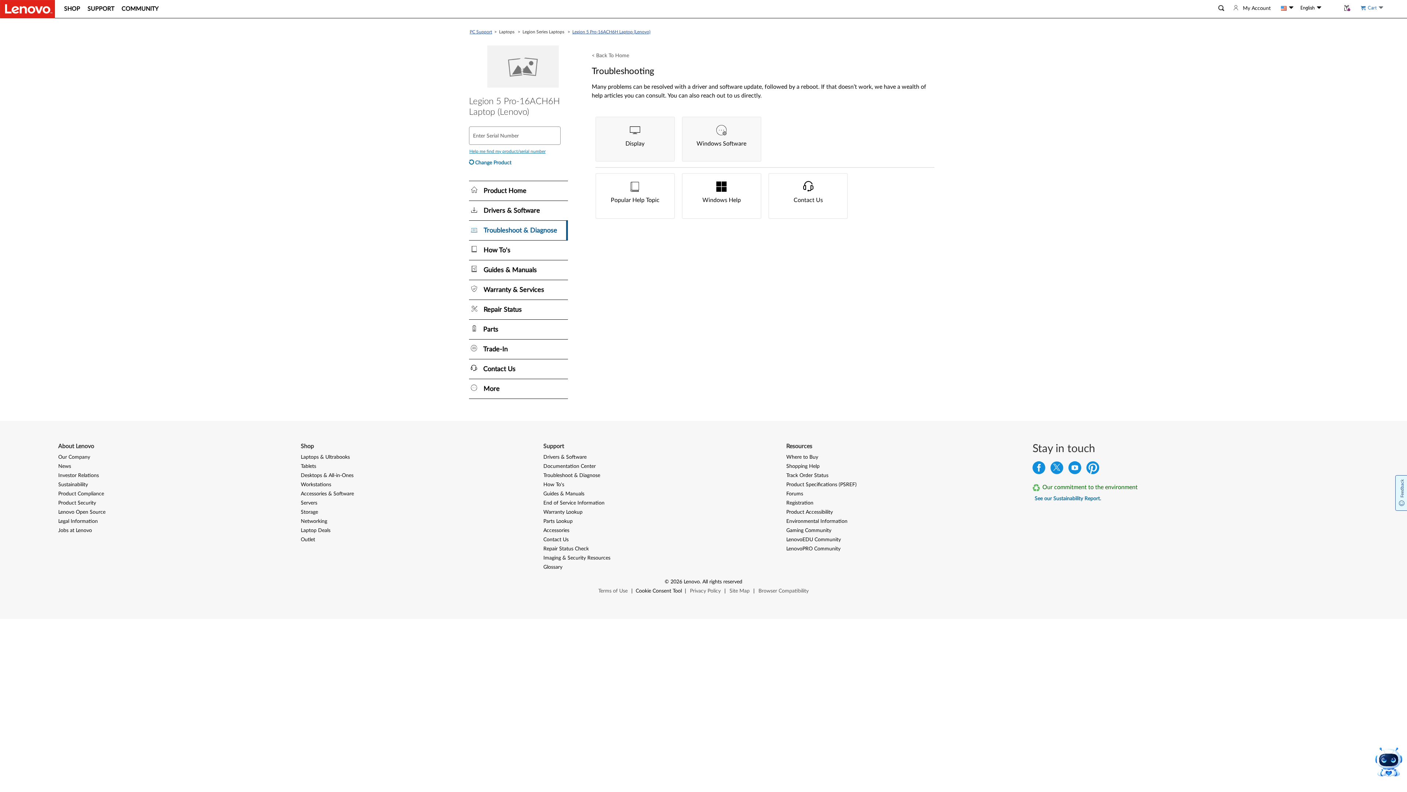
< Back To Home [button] (610, 55)
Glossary (552, 567)
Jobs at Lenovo (75, 530)
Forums (794, 493)
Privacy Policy (705, 591)
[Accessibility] (1330, 8)
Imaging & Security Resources (576, 558)
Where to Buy (802, 457)
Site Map (740, 591)
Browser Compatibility (783, 591)
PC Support (481, 32)
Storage (309, 512)
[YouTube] (1074, 469)
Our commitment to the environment (1090, 487)
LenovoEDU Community (813, 539)
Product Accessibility (809, 512)
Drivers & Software (565, 457)
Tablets (308, 466)
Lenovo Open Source (82, 512)
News (64, 466)
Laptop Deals (315, 530)
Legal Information (78, 521)
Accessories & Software (327, 493)
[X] (1056, 469)
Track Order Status (807, 475)
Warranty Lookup (563, 512)
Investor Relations (78, 475)
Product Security (77, 503)
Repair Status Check (566, 548)
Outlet (308, 539)
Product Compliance (81, 493)
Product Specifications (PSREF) (821, 484)
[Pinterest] (1092, 469)
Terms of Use (613, 591)
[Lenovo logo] (27, 9)
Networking (314, 521)
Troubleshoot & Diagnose (571, 475)
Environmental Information (816, 521)
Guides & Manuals (563, 493)
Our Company (74, 457)
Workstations (316, 484)
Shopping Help (803, 466)
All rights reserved (722, 581)
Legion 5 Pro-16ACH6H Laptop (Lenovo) (611, 32)
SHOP (72, 9)
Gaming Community (808, 530)
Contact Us (556, 539)
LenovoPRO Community (813, 548)
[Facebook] (1039, 469)
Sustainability (73, 484)
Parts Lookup (558, 521)
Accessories (556, 530)
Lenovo (692, 581)
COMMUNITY (140, 9)
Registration (799, 503)
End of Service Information (574, 503)
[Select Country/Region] (1287, 8)
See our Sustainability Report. (1068, 498)
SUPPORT (101, 9)
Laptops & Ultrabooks (325, 457)
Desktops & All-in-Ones (327, 475)
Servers (309, 503)
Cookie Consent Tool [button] (659, 591)
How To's (553, 484)
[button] (1221, 8)
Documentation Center (569, 466)
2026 (676, 581)
